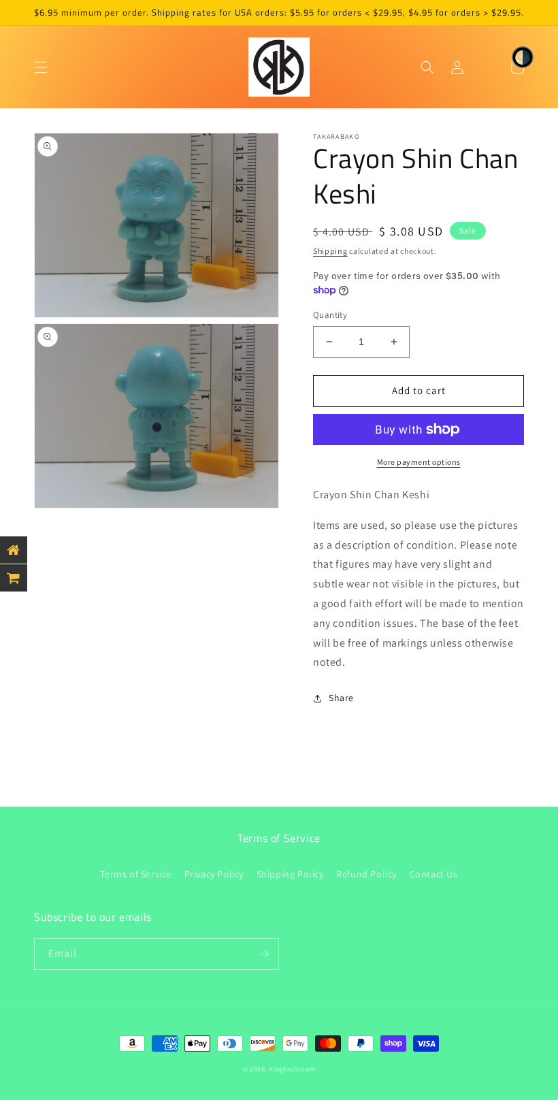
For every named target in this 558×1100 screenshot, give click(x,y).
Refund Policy (366, 874)
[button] (41, 67)
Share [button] (341, 698)
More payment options (419, 462)
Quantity (330, 315)
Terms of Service (135, 874)
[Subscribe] (263, 954)
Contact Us (434, 874)
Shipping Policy (290, 874)
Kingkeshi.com (292, 1069)
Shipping (330, 251)
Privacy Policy (214, 874)
